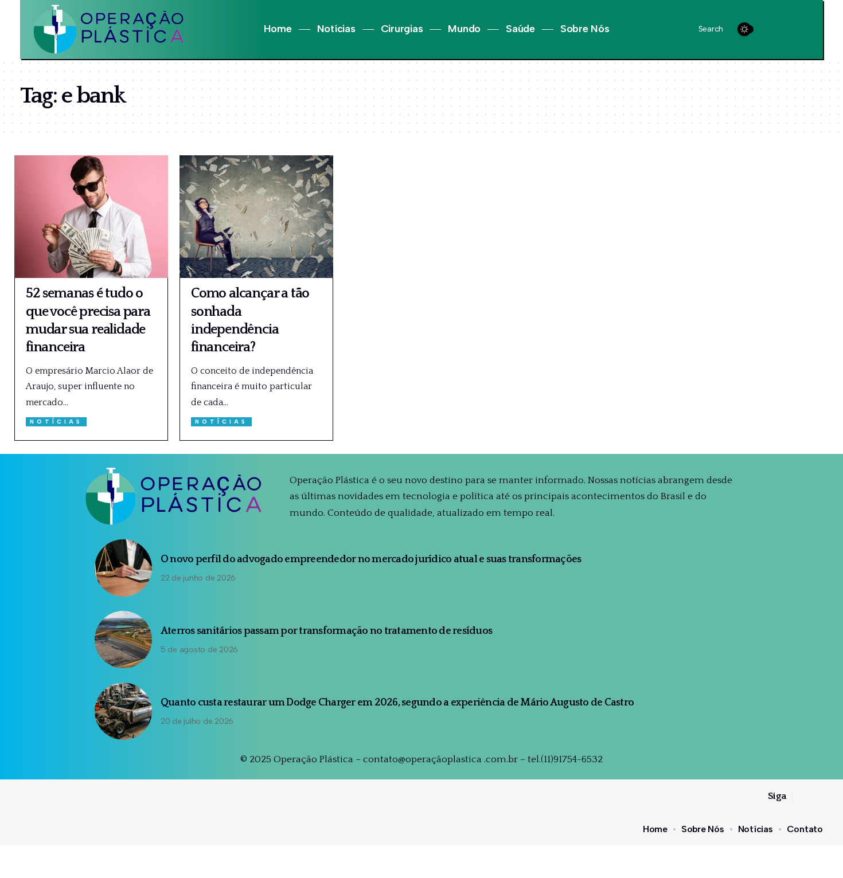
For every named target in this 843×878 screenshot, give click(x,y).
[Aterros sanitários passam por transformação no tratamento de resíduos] (123, 639)
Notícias (56, 421)
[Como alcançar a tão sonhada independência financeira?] (256, 216)
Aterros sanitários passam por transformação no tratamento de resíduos (326, 631)
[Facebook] (774, 29)
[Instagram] (787, 29)
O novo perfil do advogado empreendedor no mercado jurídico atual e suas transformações (371, 559)
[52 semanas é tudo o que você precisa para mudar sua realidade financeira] (91, 216)
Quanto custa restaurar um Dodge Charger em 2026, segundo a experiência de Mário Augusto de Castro (397, 702)
